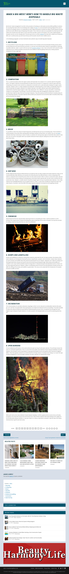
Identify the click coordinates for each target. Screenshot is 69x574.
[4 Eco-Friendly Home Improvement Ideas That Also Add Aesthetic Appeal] (27, 451)
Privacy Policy (47, 568)
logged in (11, 476)
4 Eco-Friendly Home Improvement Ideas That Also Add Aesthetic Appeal (27, 462)
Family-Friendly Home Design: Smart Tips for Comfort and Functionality (25, 537)
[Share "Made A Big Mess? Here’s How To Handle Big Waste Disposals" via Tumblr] (24, 428)
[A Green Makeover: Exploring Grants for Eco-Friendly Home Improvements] (42, 451)
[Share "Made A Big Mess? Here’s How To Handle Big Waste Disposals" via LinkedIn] (30, 428)
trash (36, 27)
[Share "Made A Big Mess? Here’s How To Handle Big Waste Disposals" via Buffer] (33, 428)
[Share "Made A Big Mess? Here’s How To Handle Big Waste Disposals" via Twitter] (19, 428)
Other (40, 19)
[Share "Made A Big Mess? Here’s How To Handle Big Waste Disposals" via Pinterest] (27, 428)
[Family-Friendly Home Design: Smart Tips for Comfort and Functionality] (6, 538)
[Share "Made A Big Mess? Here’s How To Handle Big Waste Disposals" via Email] (38, 428)
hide (11, 483)
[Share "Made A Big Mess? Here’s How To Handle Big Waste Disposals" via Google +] (22, 428)
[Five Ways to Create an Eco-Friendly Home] (57, 451)
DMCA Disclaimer (39, 568)
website (42, 34)
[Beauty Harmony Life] (34, 563)
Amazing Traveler (27, 19)
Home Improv (16, 522)
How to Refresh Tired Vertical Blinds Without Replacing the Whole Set (25, 527)
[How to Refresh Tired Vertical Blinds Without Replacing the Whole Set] (6, 528)
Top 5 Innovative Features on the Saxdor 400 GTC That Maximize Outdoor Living (27, 516)
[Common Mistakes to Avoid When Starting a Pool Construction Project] (6, 533)
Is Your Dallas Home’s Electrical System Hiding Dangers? (22, 521)
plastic (58, 133)
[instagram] (65, 568)
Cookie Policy (54, 568)
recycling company (36, 48)
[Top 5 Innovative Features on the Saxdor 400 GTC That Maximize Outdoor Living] (6, 517)
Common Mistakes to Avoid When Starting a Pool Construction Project (25, 532)
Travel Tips (19, 517)
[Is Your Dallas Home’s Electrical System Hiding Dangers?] (6, 522)
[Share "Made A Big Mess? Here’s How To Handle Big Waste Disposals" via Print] (41, 428)
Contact (32, 568)
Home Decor (16, 528)
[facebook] (58, 568)
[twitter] (60, 568)
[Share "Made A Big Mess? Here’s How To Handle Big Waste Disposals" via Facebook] (16, 428)
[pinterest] (62, 568)
